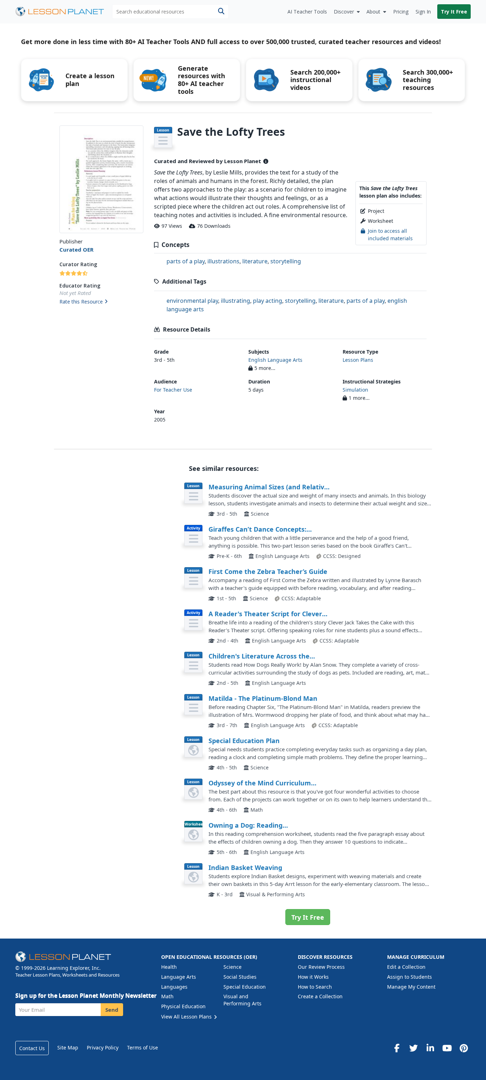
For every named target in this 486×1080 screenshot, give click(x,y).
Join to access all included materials (390, 234)
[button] (101, 302)
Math (167, 996)
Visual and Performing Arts (242, 1000)
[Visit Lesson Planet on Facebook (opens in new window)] (397, 1048)
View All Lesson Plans (187, 1016)
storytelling (285, 261)
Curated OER (76, 249)
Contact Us (32, 1048)
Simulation (355, 389)
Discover (344, 11)
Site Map (67, 1047)
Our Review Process (321, 966)
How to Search (315, 986)
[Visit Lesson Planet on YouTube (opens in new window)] (447, 1048)
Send (111, 1009)
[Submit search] (221, 11)
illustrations (223, 261)
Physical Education (183, 1006)
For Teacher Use (173, 389)
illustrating (235, 301)
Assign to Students (409, 976)
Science (232, 966)
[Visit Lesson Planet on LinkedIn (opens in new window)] (430, 1048)
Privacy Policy (102, 1047)
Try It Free (454, 11)
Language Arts (178, 976)
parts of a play (186, 261)
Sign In (423, 11)
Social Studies (240, 976)
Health (169, 966)
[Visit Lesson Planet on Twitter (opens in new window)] (413, 1048)
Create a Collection (320, 996)
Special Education (244, 986)
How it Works (313, 976)
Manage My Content (411, 986)
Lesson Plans (358, 359)
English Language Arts (275, 359)
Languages (174, 986)
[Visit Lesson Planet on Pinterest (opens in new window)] (463, 1048)
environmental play (192, 301)
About (373, 11)
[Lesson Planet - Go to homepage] (63, 11)
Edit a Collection (406, 966)
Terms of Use (142, 1047)
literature (255, 261)
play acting (267, 301)
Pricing (400, 11)
